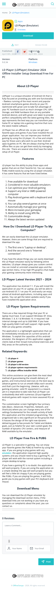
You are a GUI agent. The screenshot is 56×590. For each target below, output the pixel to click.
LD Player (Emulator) (20, 12)
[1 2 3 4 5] (28, 541)
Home (4, 12)
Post (48, 561)
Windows (33, 62)
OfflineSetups (18, 585)
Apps (20, 21)
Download (28, 35)
